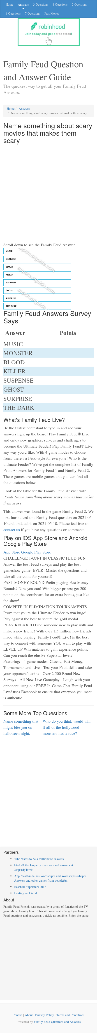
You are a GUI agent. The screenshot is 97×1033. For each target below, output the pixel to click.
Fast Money (51, 13)
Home (9, 4)
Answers (23, 4)
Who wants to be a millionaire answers (39, 859)
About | (30, 1015)
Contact (17, 1015)
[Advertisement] (48, 193)
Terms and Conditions (70, 1015)
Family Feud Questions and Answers (57, 1022)
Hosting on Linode (26, 893)
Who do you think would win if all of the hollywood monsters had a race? (66, 727)
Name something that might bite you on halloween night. (20, 727)
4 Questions (60, 4)
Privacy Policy (44, 1015)
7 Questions (32, 13)
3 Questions (40, 4)
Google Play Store (36, 552)
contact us (11, 529)
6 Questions (13, 13)
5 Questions (79, 4)
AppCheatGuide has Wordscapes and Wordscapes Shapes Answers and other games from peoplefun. (50, 878)
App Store (11, 552)
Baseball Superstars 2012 (30, 887)
